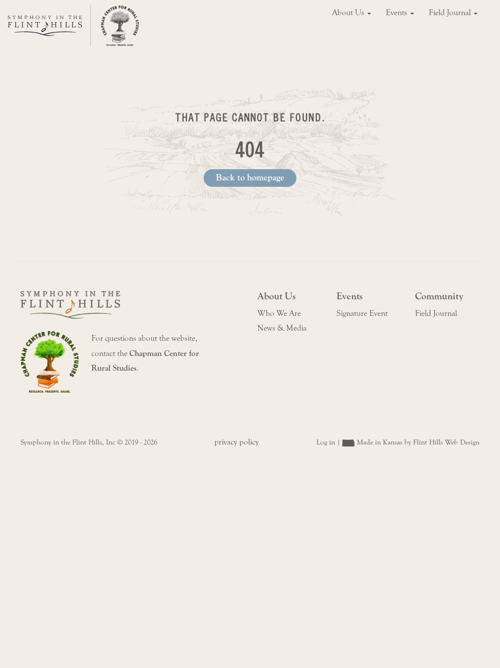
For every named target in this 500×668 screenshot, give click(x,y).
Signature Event (362, 313)
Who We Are (279, 313)
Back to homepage (250, 177)
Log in (325, 442)
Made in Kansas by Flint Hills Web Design (418, 442)
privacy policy (236, 442)
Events (397, 13)
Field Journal (451, 13)
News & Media (282, 328)
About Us (349, 13)
